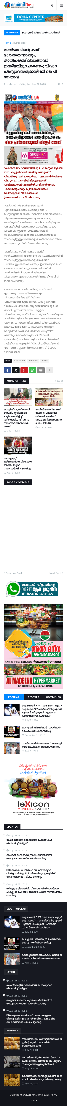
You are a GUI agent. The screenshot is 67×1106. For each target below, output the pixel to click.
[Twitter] (16, 370)
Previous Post (14, 573)
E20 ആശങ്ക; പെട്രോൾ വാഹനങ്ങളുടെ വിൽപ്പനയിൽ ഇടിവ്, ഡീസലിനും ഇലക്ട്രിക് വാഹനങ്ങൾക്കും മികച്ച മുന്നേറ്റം (30, 873)
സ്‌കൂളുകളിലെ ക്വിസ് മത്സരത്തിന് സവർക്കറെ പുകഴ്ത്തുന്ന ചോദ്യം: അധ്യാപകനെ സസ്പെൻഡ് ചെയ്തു (34, 892)
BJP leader (19, 43)
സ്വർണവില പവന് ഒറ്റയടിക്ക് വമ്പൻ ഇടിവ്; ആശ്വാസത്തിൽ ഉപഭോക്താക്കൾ (42, 1042)
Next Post (55, 573)
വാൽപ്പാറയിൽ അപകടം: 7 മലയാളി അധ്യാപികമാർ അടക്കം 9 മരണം (42, 33)
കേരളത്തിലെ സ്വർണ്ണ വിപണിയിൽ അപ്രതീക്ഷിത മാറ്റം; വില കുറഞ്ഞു (42, 1077)
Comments (53, 697)
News (44, 360)
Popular (13, 697)
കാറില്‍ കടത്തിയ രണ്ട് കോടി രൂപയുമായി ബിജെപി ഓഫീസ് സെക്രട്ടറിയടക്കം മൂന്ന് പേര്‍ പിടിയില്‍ (48, 416)
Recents (33, 697)
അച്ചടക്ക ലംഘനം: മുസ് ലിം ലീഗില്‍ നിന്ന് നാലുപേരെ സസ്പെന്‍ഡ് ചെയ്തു (29, 856)
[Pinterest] (24, 370)
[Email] (41, 370)
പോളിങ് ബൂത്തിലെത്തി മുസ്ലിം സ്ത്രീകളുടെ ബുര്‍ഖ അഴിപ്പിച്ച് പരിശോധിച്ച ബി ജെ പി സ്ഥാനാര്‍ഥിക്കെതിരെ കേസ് (17, 418)
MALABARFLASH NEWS (44, 1094)
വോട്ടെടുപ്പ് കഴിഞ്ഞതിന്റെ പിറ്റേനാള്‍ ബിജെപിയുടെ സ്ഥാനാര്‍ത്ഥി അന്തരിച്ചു (18, 463)
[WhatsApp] (32, 370)
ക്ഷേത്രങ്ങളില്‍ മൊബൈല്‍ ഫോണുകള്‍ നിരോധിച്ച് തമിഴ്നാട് (29, 841)
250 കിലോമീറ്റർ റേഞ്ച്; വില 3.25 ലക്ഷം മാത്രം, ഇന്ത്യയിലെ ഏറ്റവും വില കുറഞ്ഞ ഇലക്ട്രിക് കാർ (41, 1061)
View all (59, 380)
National (33, 360)
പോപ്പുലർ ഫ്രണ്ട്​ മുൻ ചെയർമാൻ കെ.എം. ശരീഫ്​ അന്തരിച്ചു (41, 729)
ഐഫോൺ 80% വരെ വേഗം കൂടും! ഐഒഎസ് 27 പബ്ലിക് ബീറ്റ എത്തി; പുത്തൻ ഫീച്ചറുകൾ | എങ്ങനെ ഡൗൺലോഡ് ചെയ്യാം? (42, 711)
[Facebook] (7, 370)
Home (7, 43)
